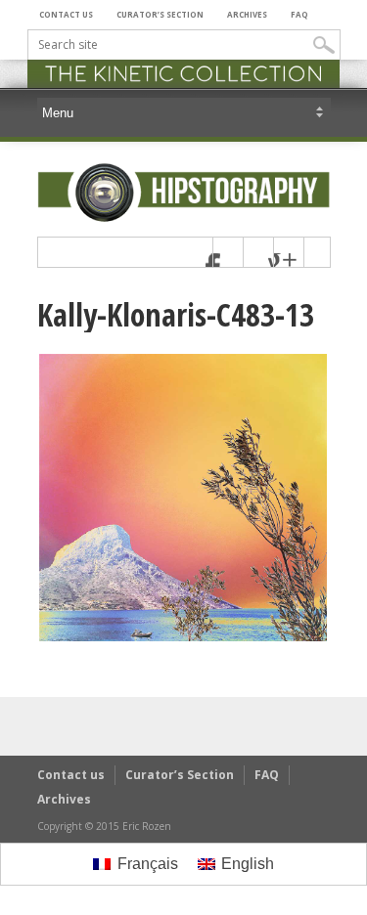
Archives (247, 14)
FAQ (299, 14)
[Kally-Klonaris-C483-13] (183, 638)
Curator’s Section (160, 14)
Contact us (66, 14)
